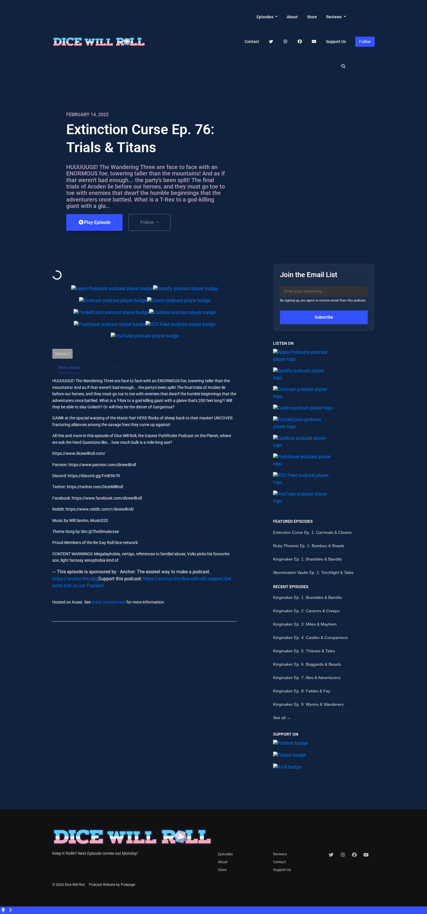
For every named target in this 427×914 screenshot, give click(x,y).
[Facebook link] (300, 41)
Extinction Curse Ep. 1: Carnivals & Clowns (312, 532)
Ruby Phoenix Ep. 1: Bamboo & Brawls (308, 545)
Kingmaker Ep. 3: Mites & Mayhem (305, 624)
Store (312, 17)
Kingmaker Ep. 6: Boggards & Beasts (307, 664)
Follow (365, 41)
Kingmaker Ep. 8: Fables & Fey (301, 691)
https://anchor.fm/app (75, 578)
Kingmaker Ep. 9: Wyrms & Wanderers (308, 704)
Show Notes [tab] (69, 367)
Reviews (334, 17)
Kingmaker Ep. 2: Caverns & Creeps (306, 610)
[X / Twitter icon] (331, 855)
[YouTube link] (314, 41)
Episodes (265, 17)
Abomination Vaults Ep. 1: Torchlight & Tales (313, 572)
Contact (252, 41)
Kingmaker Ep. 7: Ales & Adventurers (306, 677)
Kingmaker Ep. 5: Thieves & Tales (304, 651)
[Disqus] (144, 701)
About (292, 17)
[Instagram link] (285, 41)
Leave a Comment (104, 367)
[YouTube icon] (366, 855)
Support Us (336, 41)
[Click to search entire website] (343, 66)
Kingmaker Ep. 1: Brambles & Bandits (307, 559)
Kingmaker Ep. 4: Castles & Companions (310, 637)
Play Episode (97, 222)
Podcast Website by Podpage (112, 885)
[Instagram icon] (343, 855)
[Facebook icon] (354, 855)
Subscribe (324, 317)
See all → (282, 717)
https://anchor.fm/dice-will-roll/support (183, 578)
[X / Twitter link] (271, 41)
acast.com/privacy (108, 602)
